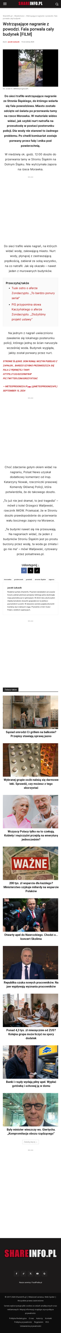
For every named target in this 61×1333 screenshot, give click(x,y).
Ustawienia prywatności (30, 1326)
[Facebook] (24, 570)
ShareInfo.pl (7, 16)
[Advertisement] (30, 209)
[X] (30, 570)
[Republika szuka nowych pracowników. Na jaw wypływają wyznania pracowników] (30, 962)
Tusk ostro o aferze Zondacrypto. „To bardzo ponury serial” (33, 293)
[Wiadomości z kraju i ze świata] (30, 3)
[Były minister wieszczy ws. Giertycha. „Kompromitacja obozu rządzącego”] (30, 1109)
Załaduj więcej (29, 1142)
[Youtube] (37, 1273)
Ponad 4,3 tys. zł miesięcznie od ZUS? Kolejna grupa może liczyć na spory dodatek (31, 1034)
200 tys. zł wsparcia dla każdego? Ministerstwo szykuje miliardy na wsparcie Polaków (31, 887)
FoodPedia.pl (37, 1282)
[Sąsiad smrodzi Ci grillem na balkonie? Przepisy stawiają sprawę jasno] (30, 712)
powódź (29, 579)
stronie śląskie (40, 579)
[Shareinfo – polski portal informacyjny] (30, 1253)
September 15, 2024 (14, 390)
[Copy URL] (37, 570)
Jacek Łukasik (13, 42)
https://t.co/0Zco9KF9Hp (17, 374)
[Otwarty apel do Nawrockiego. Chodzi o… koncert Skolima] (30, 915)
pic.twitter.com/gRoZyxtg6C (20, 378)
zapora (51, 579)
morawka (7, 579)
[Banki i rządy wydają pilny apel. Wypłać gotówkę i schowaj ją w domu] (30, 1062)
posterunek (18, 579)
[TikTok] (23, 1273)
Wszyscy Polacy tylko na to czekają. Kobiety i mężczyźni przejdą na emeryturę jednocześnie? (31, 835)
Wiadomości (19, 16)
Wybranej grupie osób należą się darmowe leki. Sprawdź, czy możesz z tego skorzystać (31, 783)
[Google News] (44, 1273)
